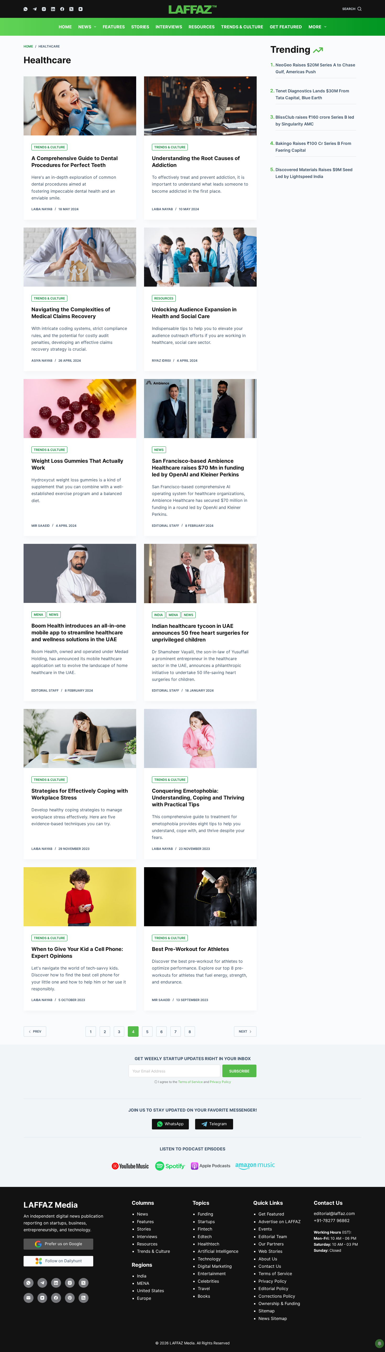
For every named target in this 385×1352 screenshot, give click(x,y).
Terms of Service (190, 1082)
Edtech (205, 1236)
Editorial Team (272, 1236)
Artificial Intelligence (218, 1251)
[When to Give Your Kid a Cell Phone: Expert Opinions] (80, 896)
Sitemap (266, 1311)
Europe (144, 1298)
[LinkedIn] (53, 9)
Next (243, 1031)
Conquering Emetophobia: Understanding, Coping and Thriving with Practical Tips (198, 798)
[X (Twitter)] (71, 9)
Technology (209, 1258)
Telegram (217, 1123)
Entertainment (212, 1273)
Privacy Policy (220, 1082)
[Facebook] (62, 9)
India (158, 615)
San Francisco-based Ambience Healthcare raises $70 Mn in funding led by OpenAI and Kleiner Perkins (198, 468)
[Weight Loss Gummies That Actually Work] (80, 408)
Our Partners (271, 1243)
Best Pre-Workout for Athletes (190, 949)
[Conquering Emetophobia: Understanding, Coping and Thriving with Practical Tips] (200, 738)
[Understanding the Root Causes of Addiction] (200, 105)
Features (114, 26)
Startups (206, 1221)
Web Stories (270, 1251)
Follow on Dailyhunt (62, 1260)
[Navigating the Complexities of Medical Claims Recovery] (80, 257)
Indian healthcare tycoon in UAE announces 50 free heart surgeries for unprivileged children (200, 633)
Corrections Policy (276, 1296)
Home (65, 26)
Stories (140, 26)
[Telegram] (35, 9)
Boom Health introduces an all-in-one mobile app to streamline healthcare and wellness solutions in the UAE (78, 633)
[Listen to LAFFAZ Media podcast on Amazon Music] (255, 1167)
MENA (38, 615)
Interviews (169, 26)
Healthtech (208, 1243)
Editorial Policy (273, 1288)
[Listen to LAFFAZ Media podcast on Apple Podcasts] (210, 1167)
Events (265, 1229)
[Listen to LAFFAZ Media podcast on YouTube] (130, 1167)
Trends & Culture (242, 26)
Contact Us (269, 1266)
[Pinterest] (70, 1298)
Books (204, 1296)
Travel (204, 1288)
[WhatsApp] (26, 9)
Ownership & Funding (279, 1303)
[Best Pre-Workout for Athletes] (200, 896)
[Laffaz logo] (192, 9)
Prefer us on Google (62, 1243)
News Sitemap (272, 1318)
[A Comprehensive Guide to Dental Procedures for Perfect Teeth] (80, 105)
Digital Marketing (215, 1266)
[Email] (29, 1298)
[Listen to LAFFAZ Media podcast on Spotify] (170, 1166)
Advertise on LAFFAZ (279, 1221)
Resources (201, 26)
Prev (37, 1031)
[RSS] (84, 1298)
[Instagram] (44, 9)
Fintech (205, 1229)
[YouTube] (80, 9)
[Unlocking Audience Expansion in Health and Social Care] (200, 257)
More (315, 26)
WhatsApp (173, 1123)
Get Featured (286, 26)
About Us (267, 1258)
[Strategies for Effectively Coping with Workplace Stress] (80, 738)
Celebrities (208, 1281)
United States (150, 1290)
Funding (205, 1214)
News (84, 26)
